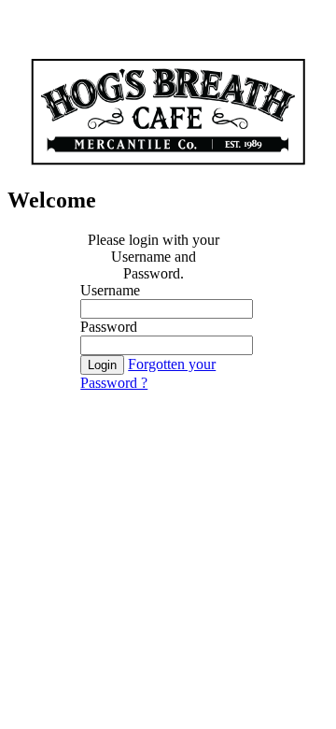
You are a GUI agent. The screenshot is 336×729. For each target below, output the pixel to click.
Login (102, 365)
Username (110, 290)
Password (108, 327)
